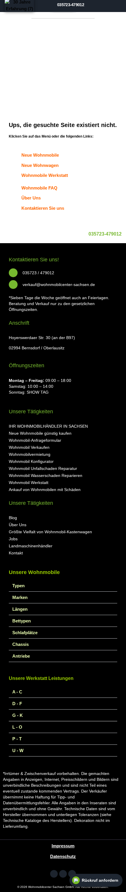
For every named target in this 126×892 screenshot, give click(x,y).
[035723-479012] (105, 223)
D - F (17, 703)
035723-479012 (105, 233)
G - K (17, 715)
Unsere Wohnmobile (34, 572)
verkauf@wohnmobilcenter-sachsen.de (59, 284)
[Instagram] (63, 874)
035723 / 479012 (38, 272)
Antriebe (21, 656)
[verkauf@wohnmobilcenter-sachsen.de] (13, 284)
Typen (18, 585)
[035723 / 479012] (13, 272)
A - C (17, 691)
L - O (17, 727)
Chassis (20, 644)
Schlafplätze (25, 632)
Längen (20, 609)
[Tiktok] (72, 874)
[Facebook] (54, 874)
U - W (17, 750)
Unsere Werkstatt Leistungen (41, 678)
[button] (119, 5)
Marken (20, 597)
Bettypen (21, 620)
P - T (17, 738)
